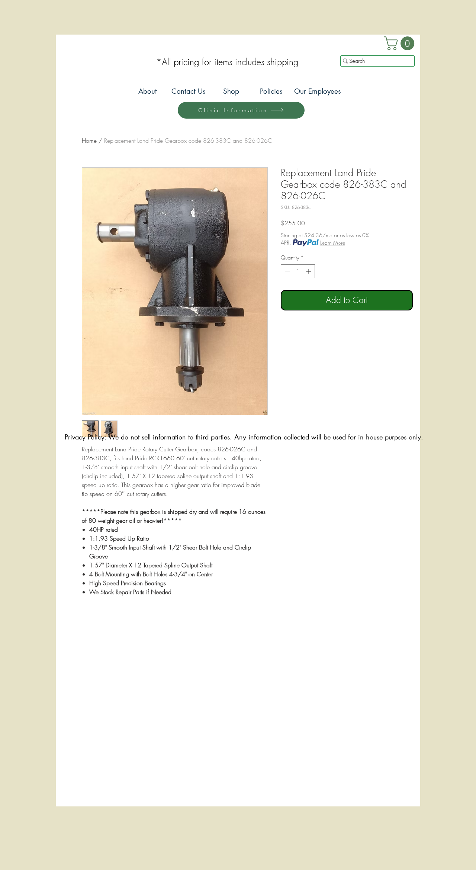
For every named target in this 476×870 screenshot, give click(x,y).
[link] (401, 43)
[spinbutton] (298, 271)
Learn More (332, 242)
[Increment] (309, 271)
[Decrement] (286, 271)
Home (89, 140)
